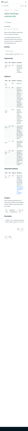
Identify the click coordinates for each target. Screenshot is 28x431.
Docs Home (6, 10)
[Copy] (22, 54)
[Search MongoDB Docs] (21, 6)
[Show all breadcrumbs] (12, 10)
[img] (5, 29)
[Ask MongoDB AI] (23, 6)
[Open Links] (25, 2)
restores (16, 10)
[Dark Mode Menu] (25, 6)
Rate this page (7, 26)
